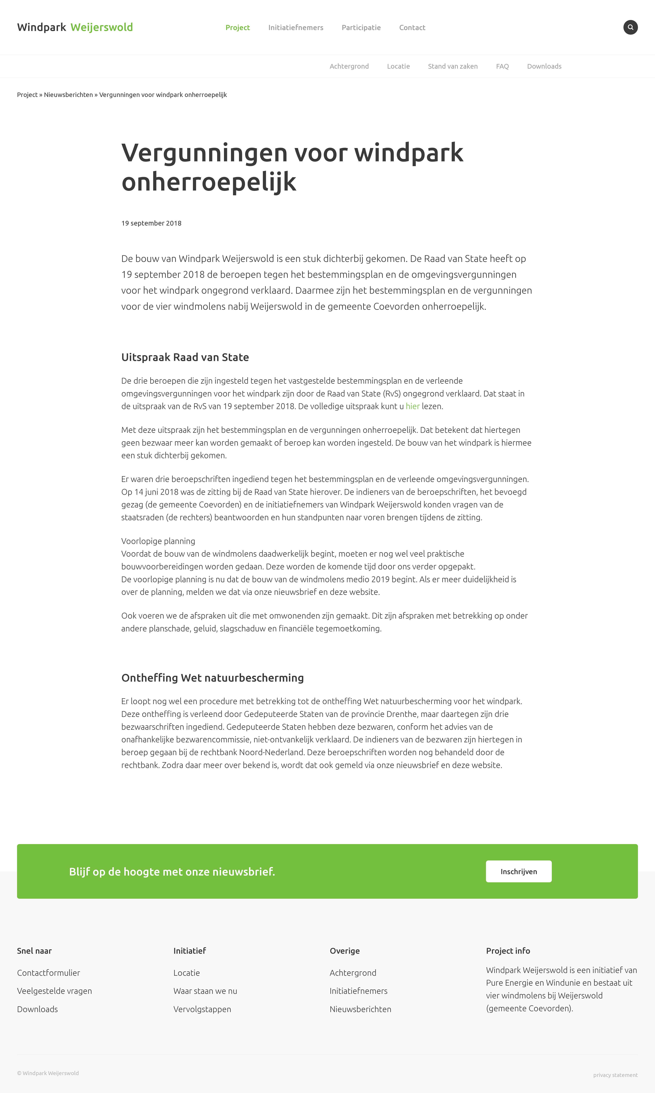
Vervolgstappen (202, 1009)
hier (413, 406)
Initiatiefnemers (296, 27)
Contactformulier (48, 972)
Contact (412, 27)
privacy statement (615, 1075)
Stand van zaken (453, 66)
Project (237, 27)
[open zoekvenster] (630, 27)
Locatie (398, 66)
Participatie (361, 27)
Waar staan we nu (205, 990)
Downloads (544, 66)
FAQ (502, 66)
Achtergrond (349, 66)
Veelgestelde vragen (54, 990)
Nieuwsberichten (68, 94)
